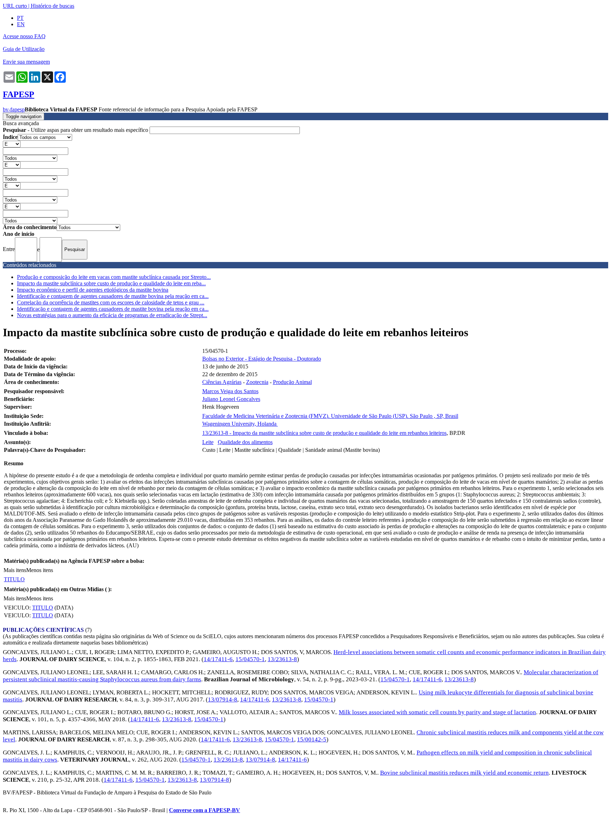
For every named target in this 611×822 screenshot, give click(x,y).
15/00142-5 (311, 739)
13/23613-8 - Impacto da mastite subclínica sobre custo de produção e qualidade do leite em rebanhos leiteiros (324, 433)
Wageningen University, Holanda (240, 424)
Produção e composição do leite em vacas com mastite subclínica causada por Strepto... (114, 277)
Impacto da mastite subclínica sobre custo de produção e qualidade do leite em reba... (111, 283)
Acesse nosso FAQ (24, 36)
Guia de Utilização (24, 49)
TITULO (14, 579)
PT (20, 18)
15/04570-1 (250, 659)
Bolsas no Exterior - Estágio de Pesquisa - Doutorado (261, 359)
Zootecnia (257, 382)
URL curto (15, 6)
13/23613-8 (282, 659)
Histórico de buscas (52, 6)
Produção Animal (292, 382)
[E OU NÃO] (12, 144)
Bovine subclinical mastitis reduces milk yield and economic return (464, 772)
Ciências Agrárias (222, 382)
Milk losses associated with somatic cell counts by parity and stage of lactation (437, 712)
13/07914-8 (222, 699)
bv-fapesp (14, 109)
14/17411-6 (218, 659)
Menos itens (39, 570)
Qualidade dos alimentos (245, 442)
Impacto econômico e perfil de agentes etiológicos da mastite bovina (92, 290)
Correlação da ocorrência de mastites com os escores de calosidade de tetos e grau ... (110, 302)
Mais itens (15, 570)
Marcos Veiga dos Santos (230, 391)
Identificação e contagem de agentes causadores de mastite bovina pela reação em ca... (113, 296)
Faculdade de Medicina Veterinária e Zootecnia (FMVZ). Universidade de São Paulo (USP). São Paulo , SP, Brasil (330, 416)
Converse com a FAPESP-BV (204, 810)
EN (21, 24)
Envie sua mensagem (26, 62)
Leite (208, 442)
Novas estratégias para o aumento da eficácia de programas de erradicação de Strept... (112, 315)
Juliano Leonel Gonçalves (231, 399)
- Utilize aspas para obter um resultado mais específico (76, 130)
